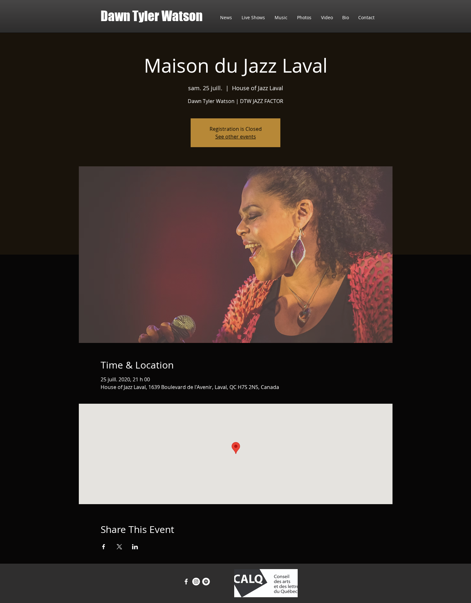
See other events (235, 136)
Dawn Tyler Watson (151, 16)
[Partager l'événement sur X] (119, 546)
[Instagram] (196, 581)
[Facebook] (186, 581)
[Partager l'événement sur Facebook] (104, 546)
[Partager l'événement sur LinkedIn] (135, 546)
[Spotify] (206, 581)
